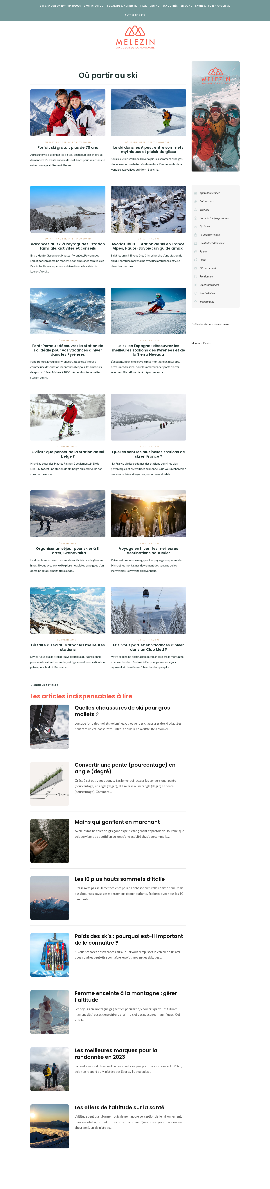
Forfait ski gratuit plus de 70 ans (68, 147)
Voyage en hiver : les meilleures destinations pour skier (148, 550)
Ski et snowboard (79, 142)
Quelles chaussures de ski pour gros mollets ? (122, 711)
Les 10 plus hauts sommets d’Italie (120, 879)
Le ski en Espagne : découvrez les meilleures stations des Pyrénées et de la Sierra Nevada (148, 350)
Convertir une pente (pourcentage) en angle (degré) (125, 768)
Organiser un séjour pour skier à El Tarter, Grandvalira (68, 550)
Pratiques (74, 5)
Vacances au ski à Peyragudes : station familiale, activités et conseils (68, 246)
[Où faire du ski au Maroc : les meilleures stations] (67, 610)
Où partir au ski (55, 142)
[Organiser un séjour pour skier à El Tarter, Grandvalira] (67, 513)
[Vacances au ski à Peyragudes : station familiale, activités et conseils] (67, 208)
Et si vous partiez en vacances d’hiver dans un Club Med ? (148, 647)
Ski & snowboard (52, 5)
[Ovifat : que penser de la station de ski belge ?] (67, 416)
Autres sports (135, 15)
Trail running (150, 5)
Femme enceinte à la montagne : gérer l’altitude (126, 997)
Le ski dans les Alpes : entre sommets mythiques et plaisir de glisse (148, 149)
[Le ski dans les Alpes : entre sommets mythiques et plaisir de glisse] (148, 112)
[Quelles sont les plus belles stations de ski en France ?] (148, 416)
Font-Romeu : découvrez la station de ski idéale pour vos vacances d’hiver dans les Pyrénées (67, 350)
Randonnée (170, 5)
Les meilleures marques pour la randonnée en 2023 (116, 1054)
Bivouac (186, 5)
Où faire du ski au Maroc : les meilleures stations (68, 647)
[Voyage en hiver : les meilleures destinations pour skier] (148, 513)
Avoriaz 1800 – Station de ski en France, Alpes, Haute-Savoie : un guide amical (148, 246)
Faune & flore (204, 5)
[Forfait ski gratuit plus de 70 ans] (67, 112)
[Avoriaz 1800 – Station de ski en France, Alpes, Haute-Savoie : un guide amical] (148, 208)
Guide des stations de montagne (210, 324)
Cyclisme (223, 5)
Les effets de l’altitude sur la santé (119, 1107)
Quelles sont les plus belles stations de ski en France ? (148, 454)
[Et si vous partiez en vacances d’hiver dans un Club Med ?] (148, 610)
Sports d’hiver (94, 5)
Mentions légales (201, 342)
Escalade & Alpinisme (122, 5)
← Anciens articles (44, 685)
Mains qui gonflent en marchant (117, 822)
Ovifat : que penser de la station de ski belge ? (68, 454)
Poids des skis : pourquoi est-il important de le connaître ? (129, 939)
